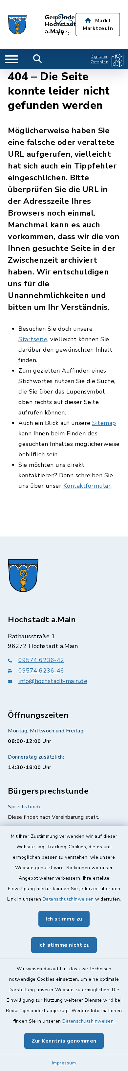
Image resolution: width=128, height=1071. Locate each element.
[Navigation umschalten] (11, 59)
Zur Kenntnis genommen (64, 1041)
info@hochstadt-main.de (52, 681)
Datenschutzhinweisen (68, 899)
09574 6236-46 (41, 671)
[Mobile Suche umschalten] (37, 59)
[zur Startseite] (17, 24)
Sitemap (104, 423)
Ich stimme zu (64, 918)
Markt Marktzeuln (98, 24)
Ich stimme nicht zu (64, 945)
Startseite (32, 339)
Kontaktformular (87, 486)
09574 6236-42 (41, 660)
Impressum (64, 1063)
